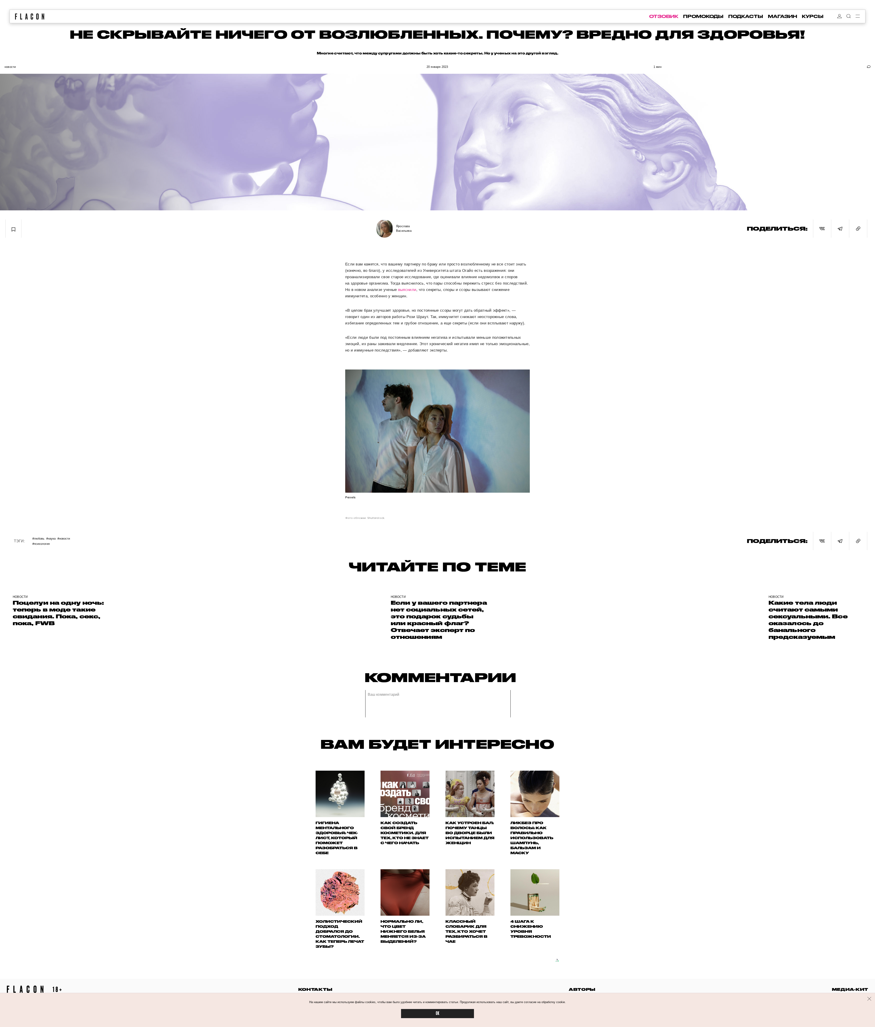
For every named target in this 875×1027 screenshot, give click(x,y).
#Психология (41, 543)
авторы (582, 989)
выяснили (407, 290)
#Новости (63, 538)
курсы (813, 16)
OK (437, 1013)
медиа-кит (850, 989)
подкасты (745, 16)
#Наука (51, 538)
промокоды (703, 16)
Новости (10, 67)
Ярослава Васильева (404, 228)
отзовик (663, 16)
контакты (315, 989)
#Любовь (38, 538)
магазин (782, 16)
